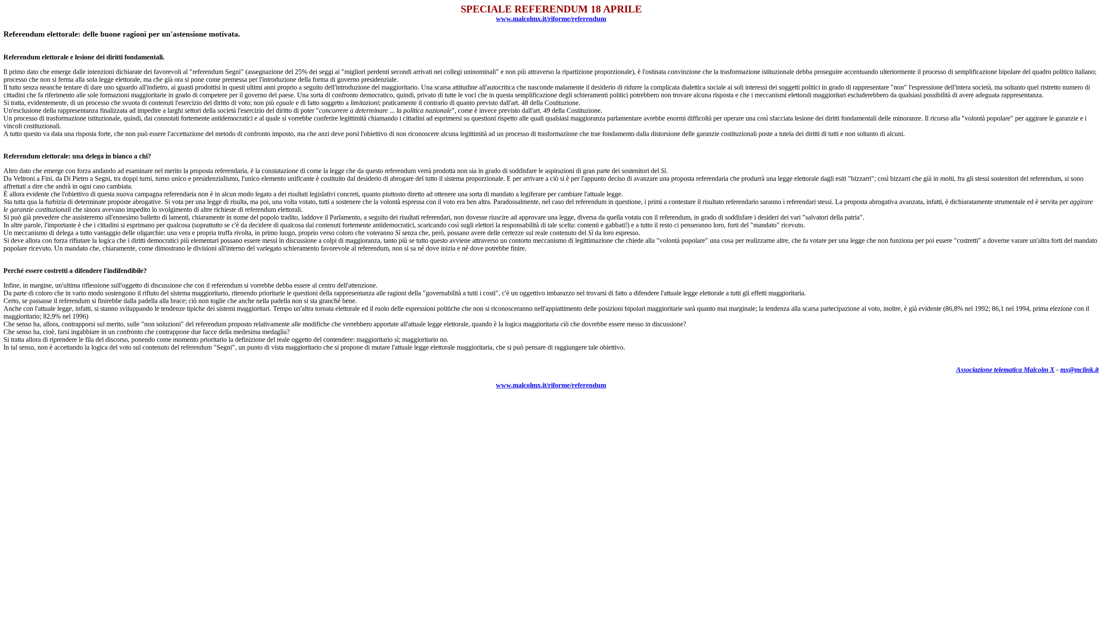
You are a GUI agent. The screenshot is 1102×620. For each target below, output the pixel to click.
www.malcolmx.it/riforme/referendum (551, 18)
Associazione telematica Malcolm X (1005, 369)
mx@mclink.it (1079, 369)
